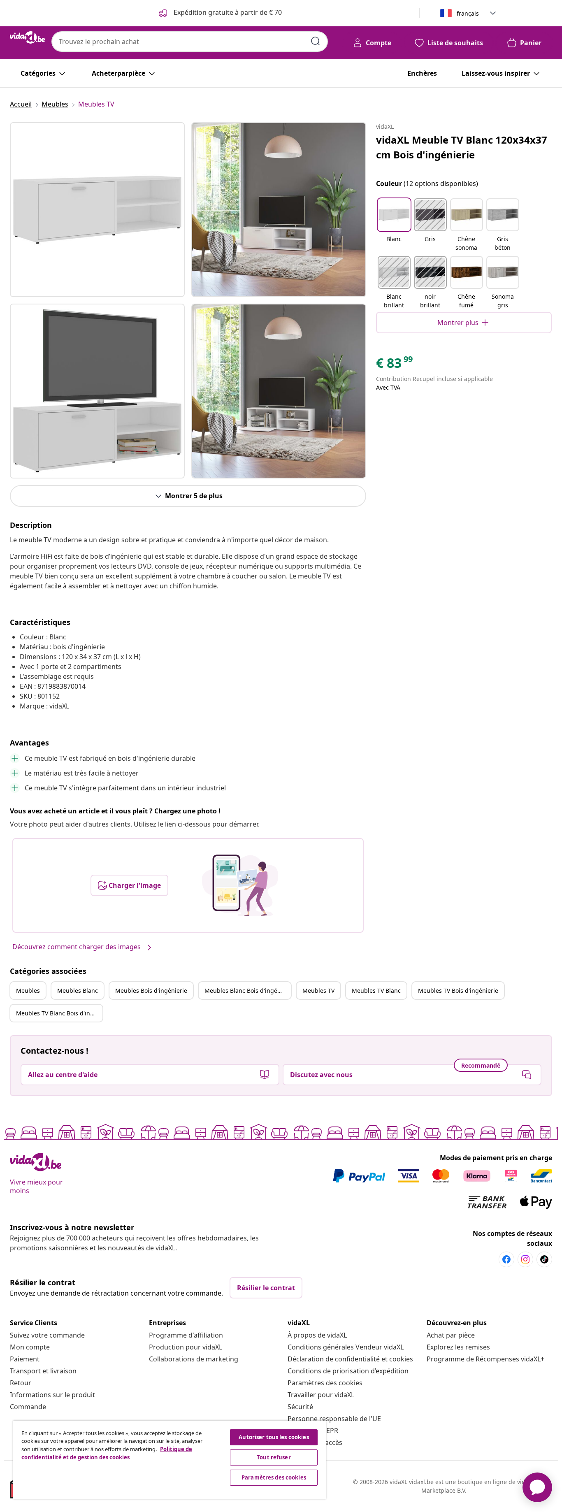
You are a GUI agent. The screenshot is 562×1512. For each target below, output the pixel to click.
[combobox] (189, 41)
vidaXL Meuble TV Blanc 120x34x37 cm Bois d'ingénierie (461, 147)
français (468, 13)
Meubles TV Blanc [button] (376, 990)
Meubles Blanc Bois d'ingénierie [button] (247, 990)
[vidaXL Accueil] (27, 37)
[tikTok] (544, 1259)
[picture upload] (240, 885)
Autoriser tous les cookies (274, 1437)
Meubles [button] (28, 990)
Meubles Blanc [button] (77, 990)
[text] (395, 365)
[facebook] (506, 1259)
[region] (169, 1460)
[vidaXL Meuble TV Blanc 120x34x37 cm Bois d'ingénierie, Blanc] (97, 209)
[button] (394, 225)
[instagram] (525, 1259)
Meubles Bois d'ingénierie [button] (151, 990)
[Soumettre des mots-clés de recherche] (315, 41)
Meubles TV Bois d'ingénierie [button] (458, 990)
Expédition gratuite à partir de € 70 (227, 12)
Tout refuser (274, 1457)
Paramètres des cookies (325, 1382)
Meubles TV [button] (318, 990)
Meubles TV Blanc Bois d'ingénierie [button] (59, 1013)
